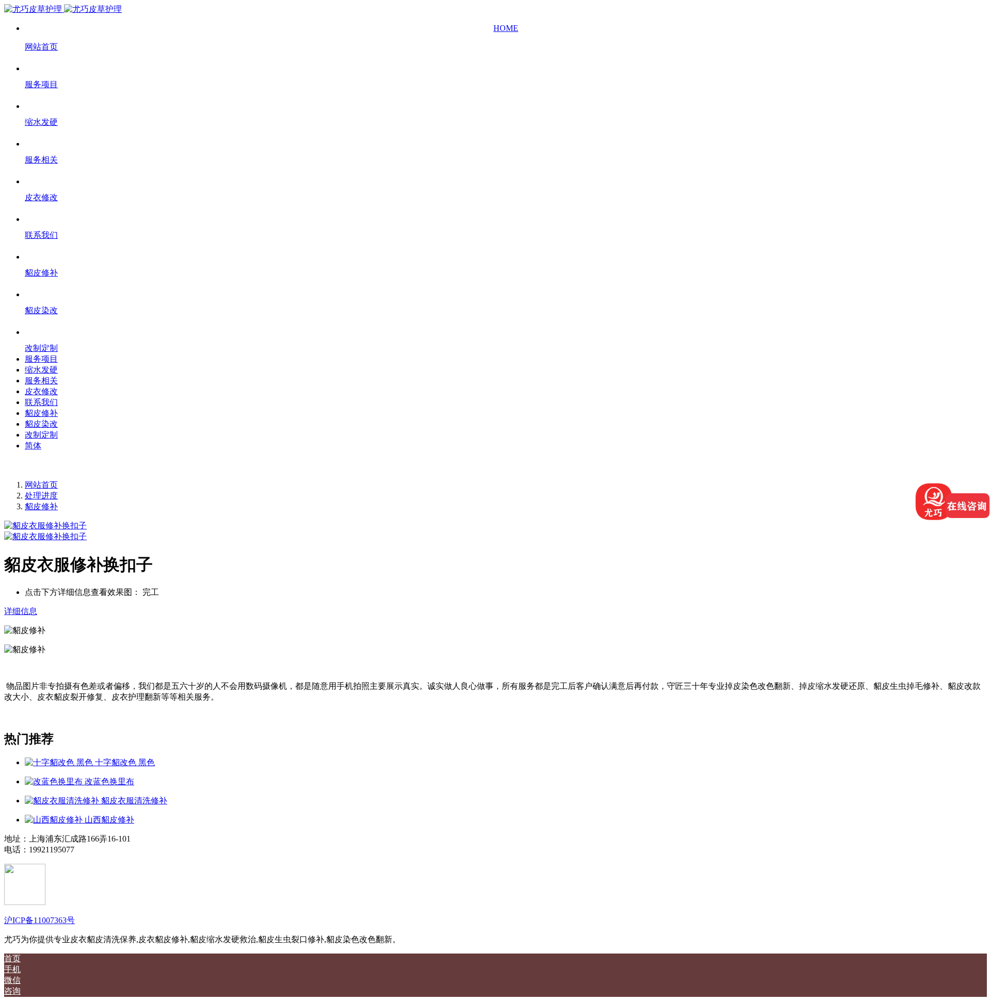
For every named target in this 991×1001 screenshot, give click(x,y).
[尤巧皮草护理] (63, 9)
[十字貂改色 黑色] (60, 762)
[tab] (495, 611)
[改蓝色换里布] (55, 781)
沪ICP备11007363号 (39, 920)
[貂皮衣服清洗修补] (63, 800)
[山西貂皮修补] (55, 819)
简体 (33, 445)
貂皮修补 (41, 506)
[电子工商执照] (24, 902)
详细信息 (20, 611)
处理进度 (41, 495)
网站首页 (41, 484)
